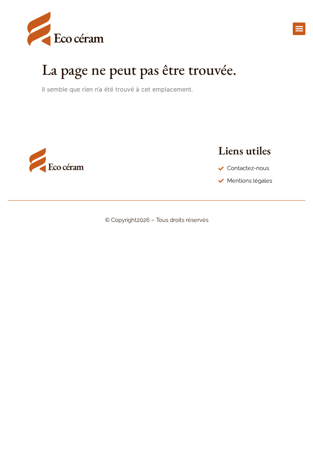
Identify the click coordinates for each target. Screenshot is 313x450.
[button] (299, 28)
